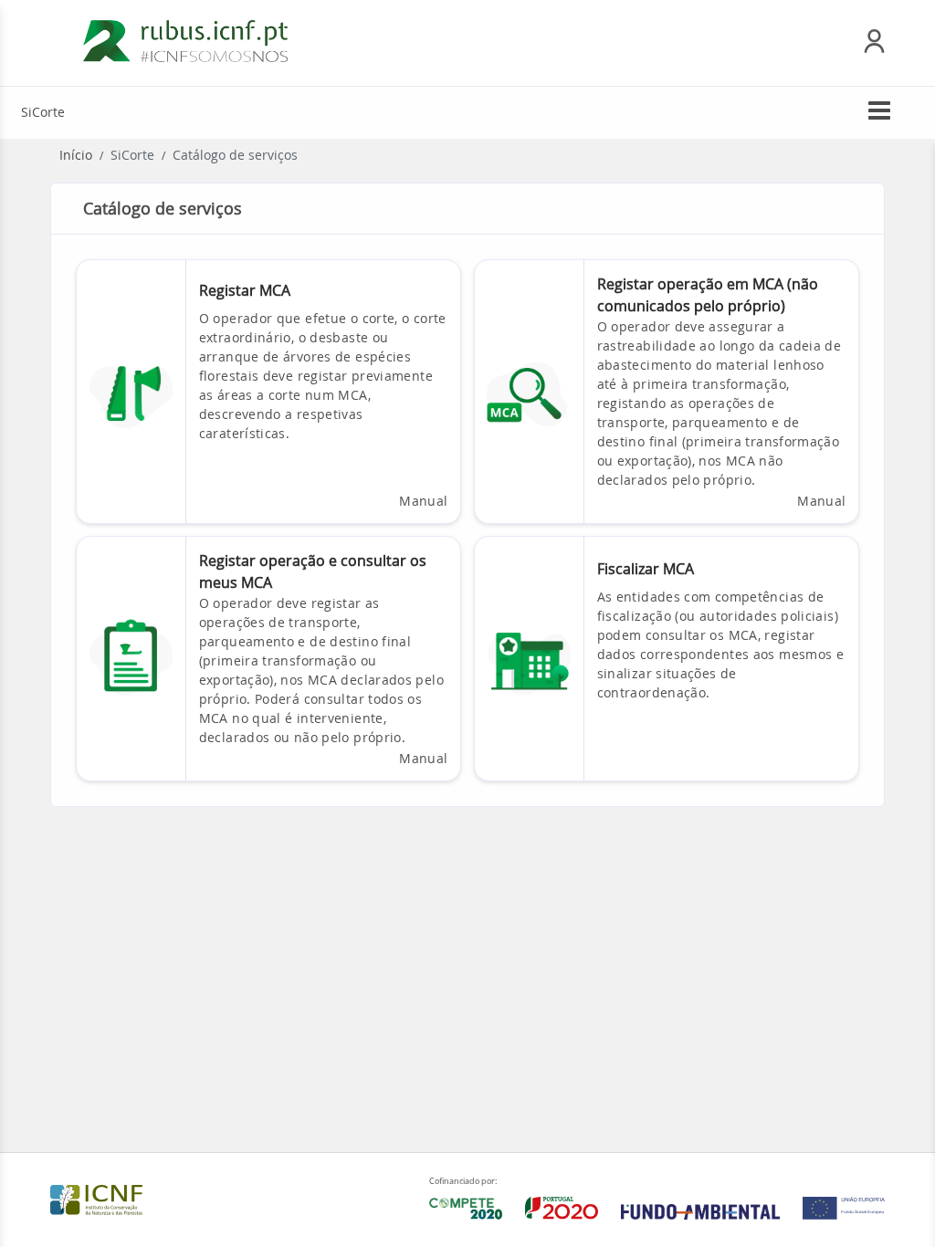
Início (75, 154)
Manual (423, 500)
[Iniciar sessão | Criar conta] (874, 48)
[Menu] (879, 114)
